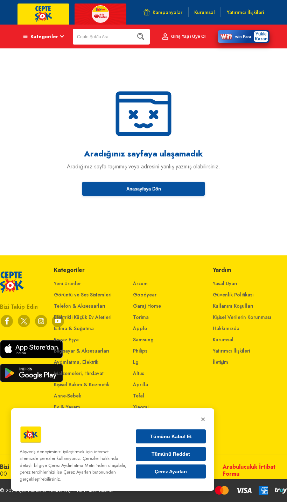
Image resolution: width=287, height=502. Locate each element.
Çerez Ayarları (171, 471)
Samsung (143, 339)
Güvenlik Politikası (233, 294)
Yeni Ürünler (67, 283)
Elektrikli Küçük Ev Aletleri (82, 317)
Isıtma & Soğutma (74, 328)
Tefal (138, 395)
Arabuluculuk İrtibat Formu (249, 470)
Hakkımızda (226, 328)
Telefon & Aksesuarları (79, 305)
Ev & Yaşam (67, 406)
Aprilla (140, 384)
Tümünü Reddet (171, 454)
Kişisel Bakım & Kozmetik (81, 384)
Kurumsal (223, 339)
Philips (140, 350)
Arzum (140, 283)
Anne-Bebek (67, 395)
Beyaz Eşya (66, 339)
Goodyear (144, 294)
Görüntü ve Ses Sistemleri (82, 294)
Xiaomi (140, 406)
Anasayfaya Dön (143, 189)
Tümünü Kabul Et (171, 436)
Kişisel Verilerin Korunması (242, 317)
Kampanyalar (167, 12)
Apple (140, 328)
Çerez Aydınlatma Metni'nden (77, 465)
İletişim (220, 362)
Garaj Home (147, 305)
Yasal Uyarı (225, 283)
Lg (135, 362)
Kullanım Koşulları (233, 305)
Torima (141, 317)
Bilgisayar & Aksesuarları (81, 350)
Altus (138, 373)
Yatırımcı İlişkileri (231, 350)
